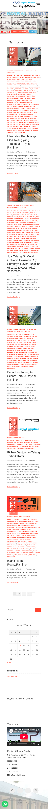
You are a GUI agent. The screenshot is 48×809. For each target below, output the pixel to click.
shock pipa (11, 120)
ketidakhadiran (31, 531)
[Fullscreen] (38, 744)
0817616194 (19, 336)
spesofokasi (20, 120)
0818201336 (27, 336)
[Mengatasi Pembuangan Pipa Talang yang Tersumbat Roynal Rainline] (24, 56)
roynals (23, 112)
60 (10, 519)
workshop (32, 555)
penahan (30, 541)
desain (34, 523)
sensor (17, 551)
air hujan (20, 77)
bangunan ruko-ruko (25, 79)
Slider (16, 516)
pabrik (16, 98)
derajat (29, 523)
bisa (30, 81)
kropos (35, 533)
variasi (20, 555)
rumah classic (32, 112)
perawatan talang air (22, 331)
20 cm (12, 77)
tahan (14, 553)
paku (30, 444)
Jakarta (35, 89)
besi (26, 81)
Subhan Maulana (13, 676)
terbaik (15, 128)
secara (35, 358)
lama (13, 535)
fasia (36, 440)
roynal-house (12, 356)
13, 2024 (13, 191)
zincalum (26, 252)
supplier (28, 120)
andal (27, 519)
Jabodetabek (26, 89)
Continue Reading (12, 173)
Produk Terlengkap (24, 23)
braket (25, 440)
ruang (27, 549)
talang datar (34, 124)
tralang (28, 364)
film (27, 525)
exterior (10, 87)
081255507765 (11, 336)
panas (22, 539)
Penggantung (22, 543)
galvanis (26, 87)
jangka (29, 529)
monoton (15, 539)
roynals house (19, 238)
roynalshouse (18, 549)
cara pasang (27, 217)
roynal (10, 110)
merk (33, 537)
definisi (15, 523)
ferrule (10, 442)
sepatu (23, 551)
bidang (13, 521)
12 (20, 646)
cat (14, 83)
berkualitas (11, 81)
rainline (25, 446)
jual (9, 91)
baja (38, 77)
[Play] (10, 744)
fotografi (11, 527)
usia (15, 555)
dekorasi (22, 523)
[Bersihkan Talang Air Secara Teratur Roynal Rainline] (24, 315)
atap (34, 77)
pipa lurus (18, 108)
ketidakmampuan (13, 533)
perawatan (20, 352)
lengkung (26, 535)
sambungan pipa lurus (15, 116)
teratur (15, 364)
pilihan (29, 545)
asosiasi (33, 519)
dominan (10, 525)
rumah (28, 238)
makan (19, 537)
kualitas (10, 95)
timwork (10, 555)
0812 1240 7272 (20, 334)
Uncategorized (19, 437)
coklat (28, 83)
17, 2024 (13, 426)
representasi (30, 547)
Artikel (10, 70)
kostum (20, 93)
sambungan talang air (23, 358)
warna (9, 130)
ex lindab (33, 85)
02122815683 (11, 334)
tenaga (37, 553)
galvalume (18, 87)
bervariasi (21, 81)
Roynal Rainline (17, 569)
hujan (37, 87)
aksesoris (28, 77)
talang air (25, 360)
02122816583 (12, 761)
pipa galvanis (31, 232)
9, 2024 (13, 315)
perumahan (28, 106)
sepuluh (29, 551)
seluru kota (22, 118)
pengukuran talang (14, 104)
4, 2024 (13, 505)
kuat (9, 535)
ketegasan (21, 531)
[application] (24, 736)
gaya (9, 444)
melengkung (26, 537)
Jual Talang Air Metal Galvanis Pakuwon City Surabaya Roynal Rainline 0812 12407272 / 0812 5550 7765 (23, 264)
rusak (37, 446)
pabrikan (23, 98)
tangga (26, 553)
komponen (28, 533)
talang (10, 122)
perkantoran (18, 106)
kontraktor (11, 93)
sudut (9, 553)
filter (32, 525)
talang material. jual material (18, 126)
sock (35, 551)
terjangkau (21, 448)
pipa (34, 545)
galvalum (25, 220)
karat (31, 91)
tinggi (29, 128)
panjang (28, 539)
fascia (30, 440)
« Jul (9, 662)
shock (36, 118)
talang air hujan (19, 122)
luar (9, 537)
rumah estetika (13, 114)
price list (35, 108)
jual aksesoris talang (19, 91)
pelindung (36, 444)
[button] (5, 804)
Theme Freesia (34, 800)
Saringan (13, 118)
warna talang (20, 366)
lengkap (29, 95)
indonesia (10, 89)
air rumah (16, 338)
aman (12, 440)
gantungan (33, 442)
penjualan (26, 104)
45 (8, 519)
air (15, 77)
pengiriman (28, 102)
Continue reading (19, 32)
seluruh (30, 118)
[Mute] (34, 744)
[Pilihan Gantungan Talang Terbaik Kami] (24, 425)
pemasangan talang (24, 101)
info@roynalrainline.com (17, 775)
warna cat (28, 130)
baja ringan (11, 79)
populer (18, 446)
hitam (38, 527)
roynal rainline (13, 112)
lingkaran (11, 97)
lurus (13, 537)
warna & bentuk (18, 130)
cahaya (25, 521)
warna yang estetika (14, 252)
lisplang (20, 444)
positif (9, 547)
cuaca (37, 521)
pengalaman (11, 543)
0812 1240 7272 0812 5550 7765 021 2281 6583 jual (22, 75)
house (13, 444)
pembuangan (21, 541)
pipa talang (26, 108)
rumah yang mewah (26, 114)
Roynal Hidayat (17, 152)
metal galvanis (26, 228)
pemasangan (11, 101)
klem (22, 533)
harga (32, 87)
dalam (9, 523)
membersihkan (21, 97)
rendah (22, 547)
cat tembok (20, 83)
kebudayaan (11, 531)
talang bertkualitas (21, 124)
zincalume (22, 132)
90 (12, 519)
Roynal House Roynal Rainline (24, 110)
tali (14, 448)
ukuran (35, 128)
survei (34, 120)
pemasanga (31, 98)
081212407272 (29, 334)
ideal (9, 529)
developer (16, 85)
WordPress (26, 803)
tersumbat (22, 128)
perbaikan (11, 446)
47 (29, 594)
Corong (31, 521)
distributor (25, 85)
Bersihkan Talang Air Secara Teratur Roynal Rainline (21, 375)
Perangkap (11, 545)
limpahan (33, 535)
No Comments (30, 152)
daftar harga (24, 218)
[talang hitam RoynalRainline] (24, 504)
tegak (31, 553)
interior (18, 89)
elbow (16, 525)
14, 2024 (13, 55)
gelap (33, 527)
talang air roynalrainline (22, 362)
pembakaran (11, 541)
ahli (15, 519)
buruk (19, 521)
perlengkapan (21, 545)
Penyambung (32, 543)
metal (29, 97)
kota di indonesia (29, 93)
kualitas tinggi (19, 95)
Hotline (33, 32)
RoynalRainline (14, 800)
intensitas (15, 529)
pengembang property (15, 102)
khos (35, 91)
